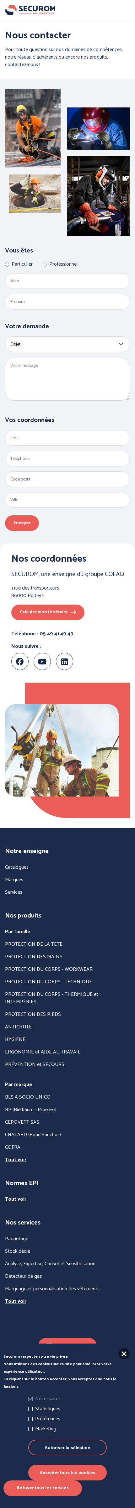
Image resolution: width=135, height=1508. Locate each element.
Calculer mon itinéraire (44, 612)
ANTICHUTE (18, 1027)
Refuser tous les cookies (43, 1488)
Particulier (22, 264)
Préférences (47, 1419)
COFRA (12, 1147)
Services (13, 892)
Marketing (45, 1429)
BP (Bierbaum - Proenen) (31, 1110)
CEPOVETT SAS (22, 1122)
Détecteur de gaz (23, 1276)
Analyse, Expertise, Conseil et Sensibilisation (50, 1264)
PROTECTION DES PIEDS (33, 1014)
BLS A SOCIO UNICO (28, 1097)
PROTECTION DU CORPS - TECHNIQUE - (50, 982)
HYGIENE (15, 1039)
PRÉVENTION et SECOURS (34, 1065)
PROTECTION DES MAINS (33, 957)
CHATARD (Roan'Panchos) (33, 1135)
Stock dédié (17, 1251)
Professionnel (63, 264)
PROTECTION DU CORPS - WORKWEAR (49, 969)
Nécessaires (48, 1399)
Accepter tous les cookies (67, 1472)
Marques (14, 880)
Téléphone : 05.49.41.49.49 (42, 634)
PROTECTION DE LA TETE (33, 944)
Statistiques (47, 1409)
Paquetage (16, 1239)
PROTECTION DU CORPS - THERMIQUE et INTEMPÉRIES (51, 998)
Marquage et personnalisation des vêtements (52, 1289)
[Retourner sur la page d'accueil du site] (67, 10)
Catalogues (17, 867)
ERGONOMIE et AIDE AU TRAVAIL (42, 1052)
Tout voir (15, 1160)
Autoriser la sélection (67, 1447)
